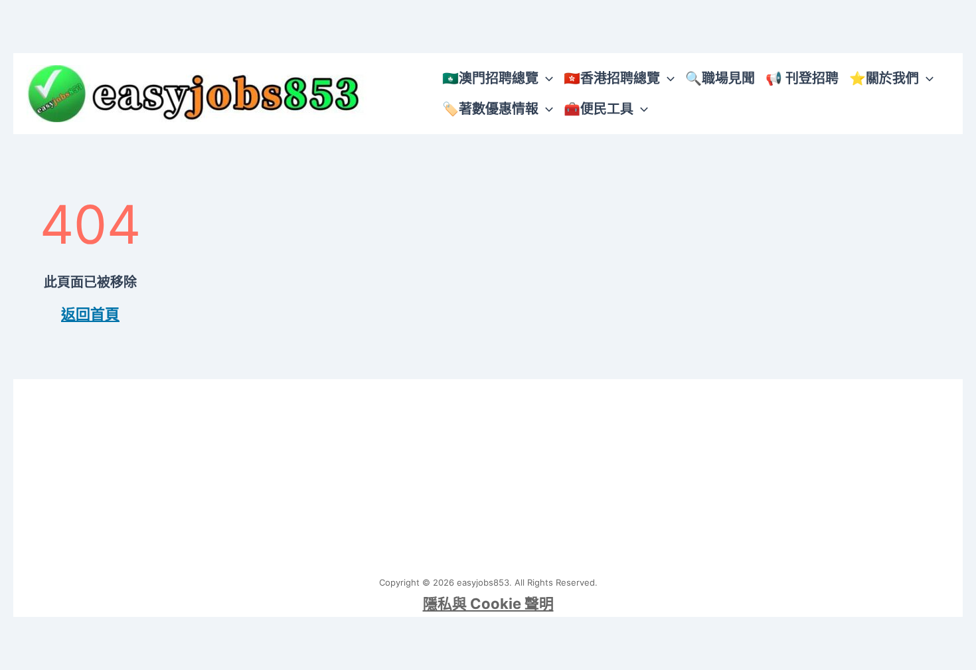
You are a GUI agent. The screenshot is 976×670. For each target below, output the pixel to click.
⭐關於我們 (884, 78)
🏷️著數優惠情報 (490, 109)
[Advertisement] (488, 472)
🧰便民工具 (598, 109)
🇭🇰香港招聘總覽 (612, 78)
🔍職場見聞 (720, 78)
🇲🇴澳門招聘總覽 (490, 78)
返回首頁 (90, 314)
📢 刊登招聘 (802, 78)
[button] (545, 78)
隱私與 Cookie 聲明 (488, 603)
